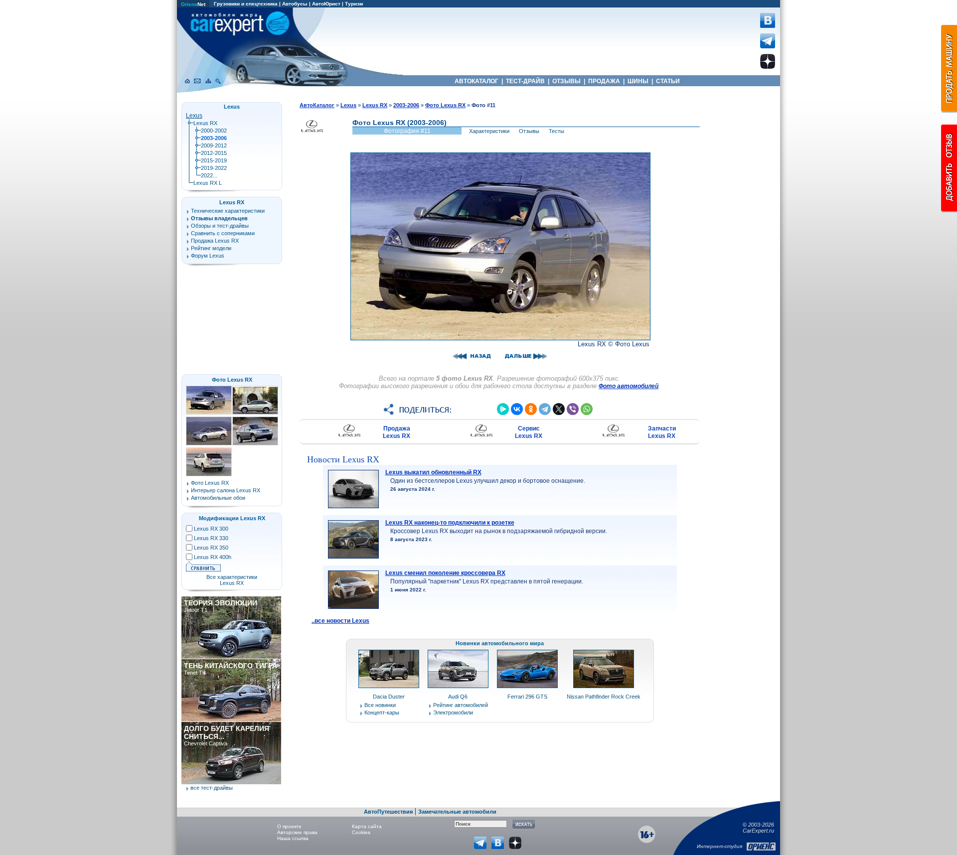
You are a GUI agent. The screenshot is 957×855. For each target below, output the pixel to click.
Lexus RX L (207, 183)
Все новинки (380, 705)
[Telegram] (545, 409)
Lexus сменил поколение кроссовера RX (445, 573)
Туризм (354, 3)
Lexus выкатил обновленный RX (433, 472)
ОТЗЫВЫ (566, 81)
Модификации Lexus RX (232, 518)
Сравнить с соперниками (223, 233)
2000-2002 (214, 131)
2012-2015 (214, 153)
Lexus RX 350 (211, 548)
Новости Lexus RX (343, 459)
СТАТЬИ (667, 81)
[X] (559, 409)
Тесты (556, 131)
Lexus (194, 115)
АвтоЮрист (326, 3)
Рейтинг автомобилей (460, 705)
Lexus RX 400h (212, 557)
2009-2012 (214, 145)
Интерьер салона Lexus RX (225, 490)
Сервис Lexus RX (528, 432)
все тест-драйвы (211, 788)
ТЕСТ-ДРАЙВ (525, 81)
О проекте (289, 826)
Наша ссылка (293, 838)
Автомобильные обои (218, 498)
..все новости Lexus (340, 620)
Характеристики (489, 131)
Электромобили (453, 712)
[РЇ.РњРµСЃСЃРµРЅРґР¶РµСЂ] (503, 409)
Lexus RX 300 (211, 529)
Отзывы (529, 131)
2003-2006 (406, 105)
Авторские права (297, 832)
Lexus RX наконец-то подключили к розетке (449, 522)
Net (193, 4)
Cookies (361, 832)
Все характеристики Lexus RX (231, 580)
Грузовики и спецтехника (246, 3)
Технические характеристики (228, 211)
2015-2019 (214, 160)
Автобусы (295, 3)
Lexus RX (205, 123)
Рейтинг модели (211, 248)
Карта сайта (367, 826)
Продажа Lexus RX (396, 432)
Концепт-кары (381, 712)
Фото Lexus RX (232, 380)
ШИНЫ (638, 81)
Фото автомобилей (628, 386)
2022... (209, 175)
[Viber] (573, 409)
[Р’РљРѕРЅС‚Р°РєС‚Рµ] (517, 409)
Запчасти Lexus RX (662, 432)
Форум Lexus (207, 256)
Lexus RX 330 (211, 538)
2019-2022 (214, 168)
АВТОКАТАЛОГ (476, 81)
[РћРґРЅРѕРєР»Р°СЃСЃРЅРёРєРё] (531, 409)
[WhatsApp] (587, 409)
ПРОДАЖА (604, 81)
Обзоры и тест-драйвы (220, 226)
